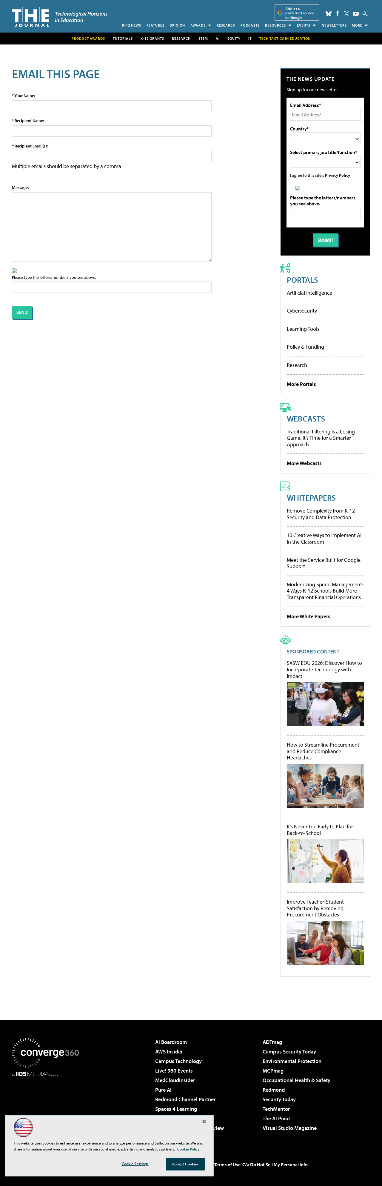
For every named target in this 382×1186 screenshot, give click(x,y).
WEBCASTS (306, 418)
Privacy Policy (337, 175)
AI (218, 38)
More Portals (301, 384)
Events (303, 25)
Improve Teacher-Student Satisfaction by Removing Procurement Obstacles (315, 908)
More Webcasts (304, 463)
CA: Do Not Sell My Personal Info (275, 1164)
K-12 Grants (152, 38)
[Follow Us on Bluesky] (329, 14)
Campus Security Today (289, 1051)
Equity (234, 38)
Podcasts (250, 25)
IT (250, 38)
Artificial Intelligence (309, 292)
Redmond (274, 1089)
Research (226, 25)
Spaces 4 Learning (176, 1108)
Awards (198, 25)
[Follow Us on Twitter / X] (346, 13)
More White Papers (308, 616)
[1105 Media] (48, 1107)
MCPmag (273, 1070)
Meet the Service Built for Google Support (324, 563)
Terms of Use (227, 1164)
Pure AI (163, 1089)
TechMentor (276, 1108)
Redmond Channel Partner (185, 1099)
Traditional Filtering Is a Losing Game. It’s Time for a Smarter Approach (321, 438)
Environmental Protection (292, 1061)
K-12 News (131, 25)
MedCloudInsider (175, 1080)
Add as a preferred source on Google (299, 13)
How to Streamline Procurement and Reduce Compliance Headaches (323, 751)
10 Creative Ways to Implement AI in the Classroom (324, 538)
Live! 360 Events (174, 1070)
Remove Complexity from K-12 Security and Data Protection (321, 514)
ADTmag (272, 1042)
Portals (302, 279)
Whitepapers (311, 497)
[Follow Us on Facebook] (338, 13)
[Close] (204, 1121)
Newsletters (334, 25)
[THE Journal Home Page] (59, 17)
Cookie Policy (188, 1149)
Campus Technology (178, 1061)
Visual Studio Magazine (290, 1128)
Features (155, 25)
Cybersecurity (302, 310)
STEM (203, 38)
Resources (275, 25)
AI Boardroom (171, 1042)
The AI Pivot (276, 1118)
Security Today (279, 1099)
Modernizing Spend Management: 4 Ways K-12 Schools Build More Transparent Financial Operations (325, 591)
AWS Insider (169, 1051)
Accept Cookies (185, 1164)
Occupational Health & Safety (296, 1080)
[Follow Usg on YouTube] (356, 14)
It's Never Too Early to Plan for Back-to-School (320, 829)
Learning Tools (303, 328)
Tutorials (123, 38)
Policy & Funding (305, 346)
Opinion (177, 25)
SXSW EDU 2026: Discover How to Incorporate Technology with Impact (324, 669)
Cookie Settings (135, 1163)
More (357, 25)
